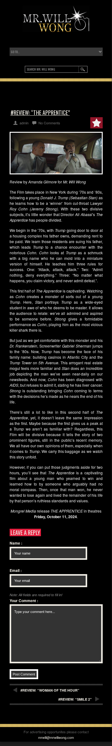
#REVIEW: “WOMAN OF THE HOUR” (49, 690)
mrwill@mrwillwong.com (56, 737)
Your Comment (24, 600)
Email (16, 570)
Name (16, 543)
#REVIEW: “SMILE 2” (75, 699)
